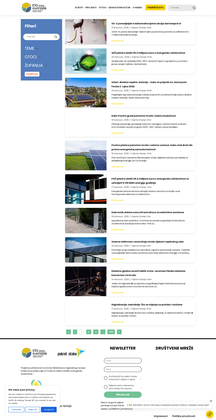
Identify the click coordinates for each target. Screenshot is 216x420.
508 (111, 331)
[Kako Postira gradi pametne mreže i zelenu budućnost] (85, 124)
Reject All (32, 409)
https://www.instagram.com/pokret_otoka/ (171, 358)
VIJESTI (79, 7)
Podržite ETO (155, 7)
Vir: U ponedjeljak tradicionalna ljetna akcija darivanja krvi (146, 23)
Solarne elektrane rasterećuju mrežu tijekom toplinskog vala (148, 241)
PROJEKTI (90, 7)
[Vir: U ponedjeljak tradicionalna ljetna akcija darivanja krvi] (85, 31)
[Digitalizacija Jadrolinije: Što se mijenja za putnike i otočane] (85, 312)
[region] (32, 400)
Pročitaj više (118, 40)
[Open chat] (210, 414)
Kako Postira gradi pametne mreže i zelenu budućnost (144, 115)
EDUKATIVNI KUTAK (119, 7)
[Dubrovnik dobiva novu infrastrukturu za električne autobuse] (85, 220)
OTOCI (102, 7)
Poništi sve (32, 74)
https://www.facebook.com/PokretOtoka (164, 358)
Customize (16, 409)
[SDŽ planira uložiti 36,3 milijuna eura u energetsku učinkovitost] (85, 61)
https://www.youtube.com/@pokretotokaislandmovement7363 (185, 358)
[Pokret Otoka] (34, 7)
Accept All (49, 409)
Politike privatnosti (183, 416)
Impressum (161, 416)
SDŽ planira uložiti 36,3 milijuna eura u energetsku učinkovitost (148, 52)
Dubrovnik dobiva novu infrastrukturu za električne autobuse (148, 212)
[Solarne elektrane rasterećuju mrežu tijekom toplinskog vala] (85, 250)
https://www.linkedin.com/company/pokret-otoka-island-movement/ (178, 358)
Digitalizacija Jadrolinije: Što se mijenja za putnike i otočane (147, 304)
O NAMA (137, 7)
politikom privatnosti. (121, 408)
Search (194, 8)
